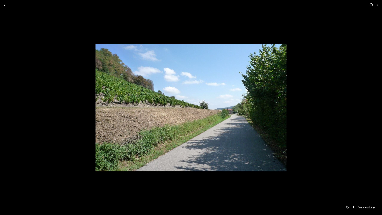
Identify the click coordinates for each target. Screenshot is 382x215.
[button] (8, 107)
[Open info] (371, 5)
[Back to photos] (4, 4)
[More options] (377, 5)
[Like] (347, 207)
